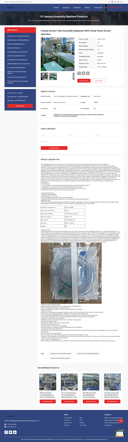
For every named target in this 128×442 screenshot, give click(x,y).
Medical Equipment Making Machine (18, 40)
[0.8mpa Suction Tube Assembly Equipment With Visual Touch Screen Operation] (57, 54)
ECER (105, 439)
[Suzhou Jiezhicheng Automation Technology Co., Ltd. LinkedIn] (115, 2)
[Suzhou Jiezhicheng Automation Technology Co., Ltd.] (10, 7)
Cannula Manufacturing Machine (17, 60)
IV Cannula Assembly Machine (42, 20)
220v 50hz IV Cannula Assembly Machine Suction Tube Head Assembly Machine (89, 395)
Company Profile (68, 418)
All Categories (108, 425)
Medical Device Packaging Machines (18, 36)
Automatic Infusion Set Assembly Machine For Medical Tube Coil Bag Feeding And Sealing (111, 395)
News (81, 418)
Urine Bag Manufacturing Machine (17, 52)
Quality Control (68, 422)
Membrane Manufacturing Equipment (18, 63)
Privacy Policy (83, 425)
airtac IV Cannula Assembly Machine (88, 353)
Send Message (54, 148)
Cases (81, 420)
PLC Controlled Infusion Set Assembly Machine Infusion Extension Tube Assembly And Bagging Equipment (68, 395)
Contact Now (20, 106)
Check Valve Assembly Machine (17, 77)
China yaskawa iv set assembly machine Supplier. (33, 439)
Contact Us (67, 425)
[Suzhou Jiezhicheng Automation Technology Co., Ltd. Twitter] (112, 2)
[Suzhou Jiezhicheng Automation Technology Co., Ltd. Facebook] (109, 2)
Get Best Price (84, 81)
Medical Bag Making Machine (16, 44)
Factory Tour (67, 420)
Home (29, 20)
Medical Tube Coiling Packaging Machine (16, 72)
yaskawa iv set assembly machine (61, 353)
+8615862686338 (22, 96)
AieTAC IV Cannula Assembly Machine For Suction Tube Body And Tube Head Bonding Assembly (47, 395)
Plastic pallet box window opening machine (17, 82)
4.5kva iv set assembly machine (60, 358)
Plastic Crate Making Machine (16, 56)
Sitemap (82, 422)
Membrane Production (14, 48)
